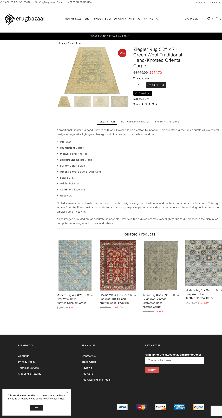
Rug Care (87, 373)
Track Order (89, 361)
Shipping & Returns (29, 373)
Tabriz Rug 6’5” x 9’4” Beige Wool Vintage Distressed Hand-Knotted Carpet (155, 301)
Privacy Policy (26, 361)
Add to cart (158, 85)
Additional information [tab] (135, 121)
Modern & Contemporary (110, 18)
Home (62, 43)
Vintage (148, 18)
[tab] (107, 122)
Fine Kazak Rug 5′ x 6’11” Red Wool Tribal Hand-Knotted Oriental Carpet (114, 298)
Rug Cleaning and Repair (96, 379)
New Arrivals (73, 18)
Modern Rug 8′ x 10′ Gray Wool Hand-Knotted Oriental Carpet (200, 294)
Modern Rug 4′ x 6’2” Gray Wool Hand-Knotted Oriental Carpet (71, 299)
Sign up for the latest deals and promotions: (173, 354)
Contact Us (214, 2)
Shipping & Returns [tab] (167, 121)
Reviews (87, 367)
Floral (79, 43)
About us (200, 2)
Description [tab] (107, 121)
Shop (88, 18)
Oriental (134, 18)
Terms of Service (28, 367)
